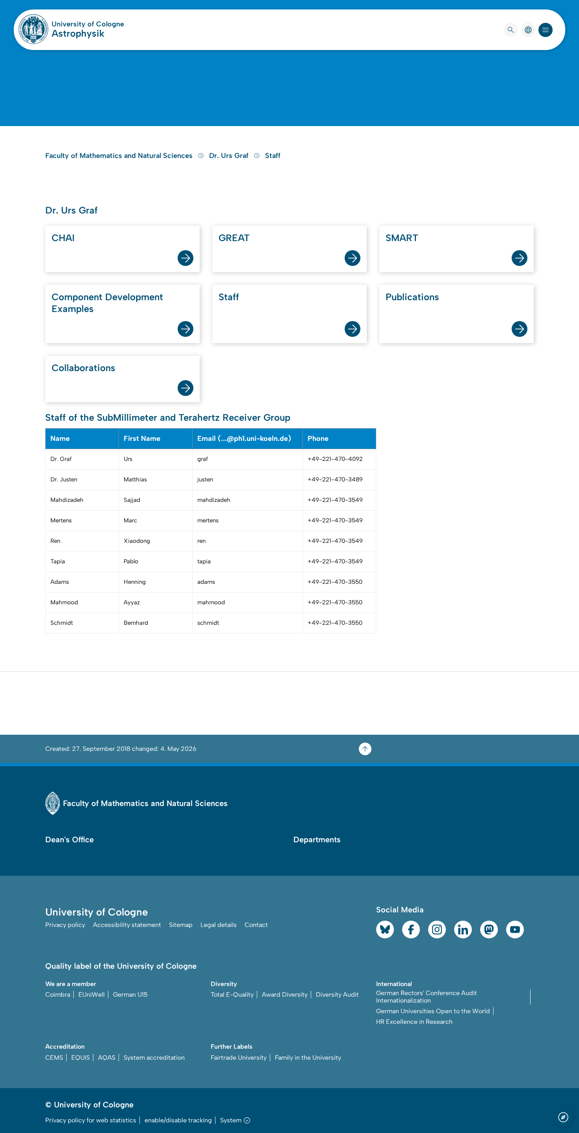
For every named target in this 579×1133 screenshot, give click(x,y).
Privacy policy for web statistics (90, 1120)
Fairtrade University (239, 1057)
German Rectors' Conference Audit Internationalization (426, 996)
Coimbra (57, 994)
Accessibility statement (127, 925)
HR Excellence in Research (414, 1021)
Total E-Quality (232, 994)
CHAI (63, 237)
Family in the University (308, 1057)
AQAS (106, 1057)
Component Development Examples (107, 302)
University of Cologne (88, 24)
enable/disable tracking (178, 1120)
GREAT (234, 237)
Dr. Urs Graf (230, 155)
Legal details (218, 925)
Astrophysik (78, 33)
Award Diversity (285, 994)
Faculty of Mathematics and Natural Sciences (120, 155)
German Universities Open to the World (433, 1011)
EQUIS (80, 1057)
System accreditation (154, 1057)
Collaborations (83, 367)
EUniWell (91, 994)
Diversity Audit (337, 994)
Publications (412, 297)
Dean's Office (69, 839)
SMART (402, 237)
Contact (256, 925)
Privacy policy (65, 925)
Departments (317, 839)
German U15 (130, 994)
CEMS (54, 1057)
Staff (272, 155)
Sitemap (181, 925)
